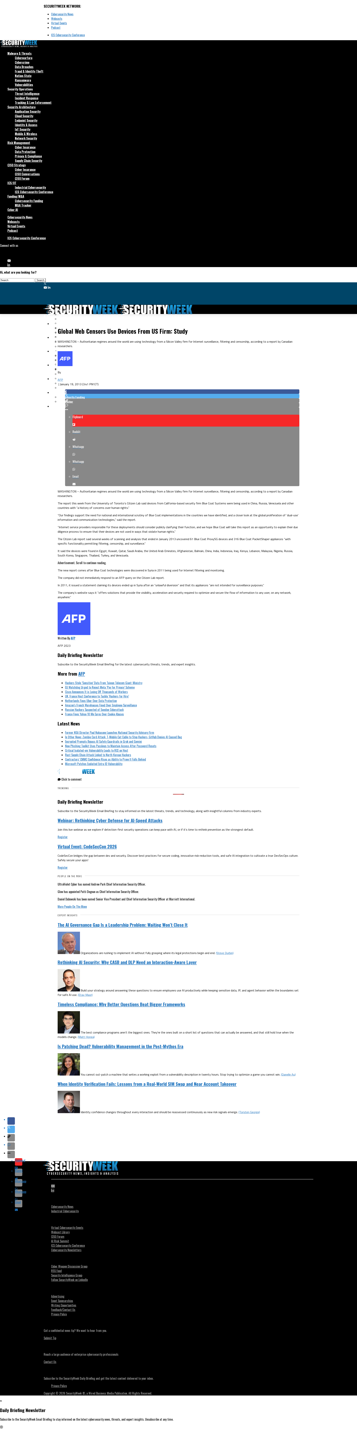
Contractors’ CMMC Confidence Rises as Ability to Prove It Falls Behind (105, 759)
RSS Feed (56, 1271)
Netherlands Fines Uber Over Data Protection (91, 700)
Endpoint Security (26, 120)
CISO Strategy (16, 165)
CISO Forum (22, 178)
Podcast (55, 27)
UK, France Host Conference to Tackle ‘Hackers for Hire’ (97, 696)
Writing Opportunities (63, 1305)
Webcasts (56, 18)
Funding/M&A (15, 196)
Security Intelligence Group (66, 1275)
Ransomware (23, 80)
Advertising (57, 1296)
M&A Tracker (23, 205)
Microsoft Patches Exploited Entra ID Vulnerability (93, 764)
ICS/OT (11, 183)
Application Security (28, 111)
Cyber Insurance (25, 147)
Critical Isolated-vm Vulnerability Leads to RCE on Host (96, 750)
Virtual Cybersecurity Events (67, 1227)
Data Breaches (24, 67)
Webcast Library (60, 1232)
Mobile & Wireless (26, 134)
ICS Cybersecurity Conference (68, 35)
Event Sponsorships (62, 1301)
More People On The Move (72, 906)
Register (63, 837)
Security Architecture (21, 107)
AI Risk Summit (60, 1241)
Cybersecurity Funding (29, 201)
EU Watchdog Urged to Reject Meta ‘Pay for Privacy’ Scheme (100, 687)
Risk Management (18, 143)
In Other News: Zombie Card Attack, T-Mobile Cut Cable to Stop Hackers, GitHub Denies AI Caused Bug (123, 737)
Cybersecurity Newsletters (66, 1250)
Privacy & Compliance (28, 156)
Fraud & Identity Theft (29, 71)
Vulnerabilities (24, 84)
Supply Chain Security (28, 160)
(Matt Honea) (86, 1037)
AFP (60, 379)
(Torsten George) (249, 1112)
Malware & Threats (19, 53)
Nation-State (23, 76)
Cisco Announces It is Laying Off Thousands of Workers (96, 692)
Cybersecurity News (62, 14)
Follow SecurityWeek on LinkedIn (69, 1280)
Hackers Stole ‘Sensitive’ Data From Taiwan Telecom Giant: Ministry (103, 683)
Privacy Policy (59, 1314)
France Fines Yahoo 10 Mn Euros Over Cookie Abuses (94, 714)
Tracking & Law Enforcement (33, 102)
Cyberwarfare (23, 58)
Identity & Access (26, 125)
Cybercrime (22, 62)
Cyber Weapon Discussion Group (69, 1266)
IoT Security (22, 129)
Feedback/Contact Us (63, 1309)
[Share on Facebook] (182, 391)
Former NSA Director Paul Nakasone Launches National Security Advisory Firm (109, 732)
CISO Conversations (27, 174)
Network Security (26, 138)
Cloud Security (24, 116)
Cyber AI (12, 210)
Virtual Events (59, 23)
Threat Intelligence (27, 93)
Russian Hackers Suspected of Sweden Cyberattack (94, 709)
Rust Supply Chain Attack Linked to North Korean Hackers (98, 755)
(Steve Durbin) (225, 953)
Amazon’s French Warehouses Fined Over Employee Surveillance (101, 705)
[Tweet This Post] (182, 396)
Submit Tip (50, 1338)
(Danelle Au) (288, 1074)
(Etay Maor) (85, 995)
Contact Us (50, 1362)
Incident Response (26, 98)
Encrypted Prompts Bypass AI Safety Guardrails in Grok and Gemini (103, 741)
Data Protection (25, 151)
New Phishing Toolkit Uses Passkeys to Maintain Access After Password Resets (110, 746)
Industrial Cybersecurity (30, 187)
